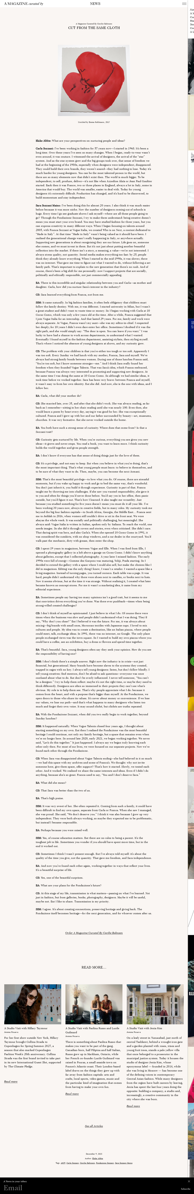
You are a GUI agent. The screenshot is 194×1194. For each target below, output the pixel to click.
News (95, 4)
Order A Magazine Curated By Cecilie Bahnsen (94, 932)
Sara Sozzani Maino (123, 1163)
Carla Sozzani (73, 1163)
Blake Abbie (97, 1158)
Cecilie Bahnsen (87, 1163)
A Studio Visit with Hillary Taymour (25, 1028)
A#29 (63, 1163)
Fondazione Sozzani (105, 1163)
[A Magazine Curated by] (24, 4)
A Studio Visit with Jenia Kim (144, 1028)
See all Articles (94, 1126)
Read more (11, 1081)
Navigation (184, 3)
